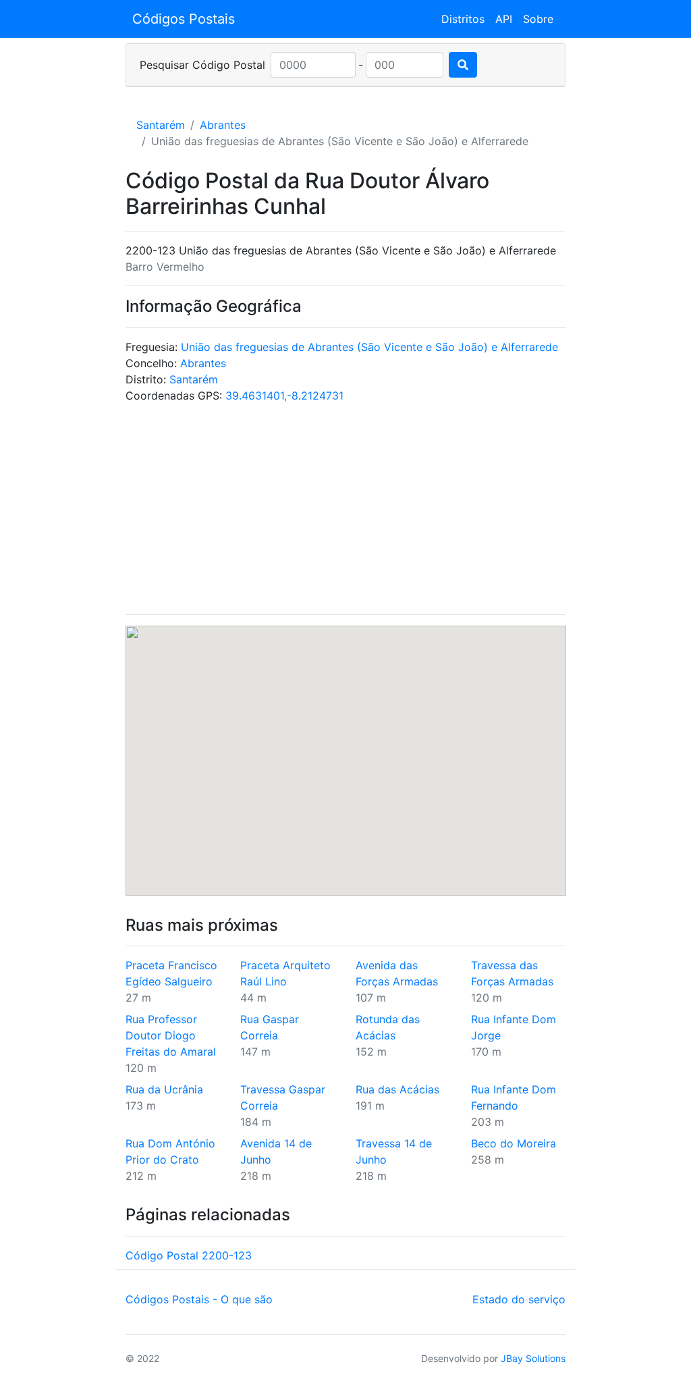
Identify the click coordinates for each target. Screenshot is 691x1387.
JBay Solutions (533, 1358)
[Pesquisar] (463, 65)
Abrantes (223, 125)
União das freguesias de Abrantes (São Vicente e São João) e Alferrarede (369, 347)
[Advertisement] (346, 508)
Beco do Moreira (513, 1143)
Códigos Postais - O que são (199, 1299)
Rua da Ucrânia (164, 1089)
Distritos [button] (463, 19)
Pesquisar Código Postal (202, 65)
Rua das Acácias (397, 1089)
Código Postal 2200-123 (189, 1255)
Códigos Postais (183, 19)
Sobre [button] (538, 19)
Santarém (160, 125)
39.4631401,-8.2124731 (284, 395)
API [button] (503, 19)
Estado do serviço (518, 1299)
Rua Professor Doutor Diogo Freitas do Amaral (171, 1035)
